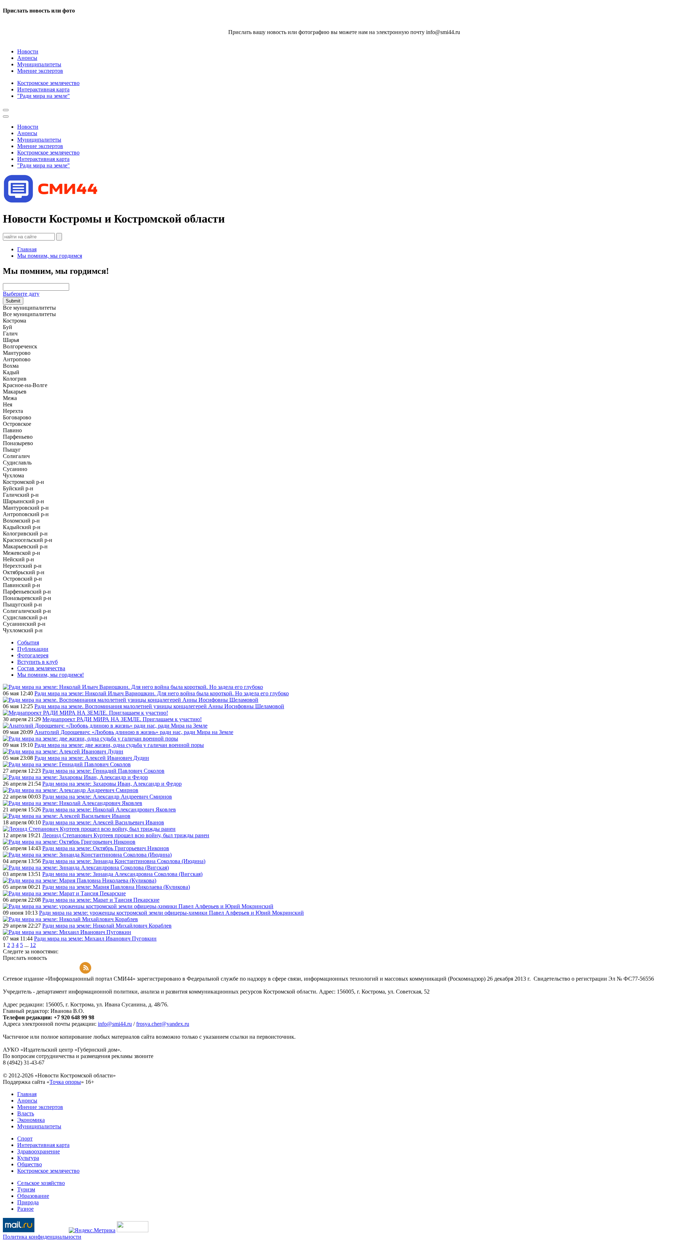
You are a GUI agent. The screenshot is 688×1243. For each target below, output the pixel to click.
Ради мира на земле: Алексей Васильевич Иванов (103, 822)
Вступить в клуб (37, 662)
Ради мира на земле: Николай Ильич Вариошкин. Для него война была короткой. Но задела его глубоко (161, 693)
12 (33, 945)
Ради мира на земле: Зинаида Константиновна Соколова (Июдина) (123, 861)
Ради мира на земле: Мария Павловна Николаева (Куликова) (116, 887)
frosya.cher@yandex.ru (162, 1024)
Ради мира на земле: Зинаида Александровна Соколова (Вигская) (122, 874)
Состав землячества (41, 668)
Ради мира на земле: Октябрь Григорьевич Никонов (105, 848)
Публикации (32, 649)
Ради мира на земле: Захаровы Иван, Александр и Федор (112, 784)
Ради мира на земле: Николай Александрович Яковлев (109, 809)
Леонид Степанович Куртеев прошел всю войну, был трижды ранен (125, 835)
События (28, 642)
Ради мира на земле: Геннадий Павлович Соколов (103, 771)
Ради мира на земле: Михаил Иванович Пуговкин (95, 938)
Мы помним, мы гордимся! (50, 675)
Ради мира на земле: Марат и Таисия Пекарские (100, 900)
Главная (27, 249)
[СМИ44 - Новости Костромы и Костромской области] (51, 201)
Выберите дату (21, 294)
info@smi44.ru (115, 1024)
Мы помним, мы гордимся (49, 256)
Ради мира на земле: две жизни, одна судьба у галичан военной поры (119, 745)
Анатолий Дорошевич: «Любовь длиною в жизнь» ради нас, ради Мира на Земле (133, 732)
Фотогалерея (32, 655)
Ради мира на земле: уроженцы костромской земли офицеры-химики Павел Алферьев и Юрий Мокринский (171, 913)
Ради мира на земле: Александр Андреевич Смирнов (107, 797)
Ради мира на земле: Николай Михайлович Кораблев (107, 926)
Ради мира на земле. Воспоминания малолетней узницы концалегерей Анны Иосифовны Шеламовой (159, 706)
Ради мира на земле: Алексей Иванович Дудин (91, 758)
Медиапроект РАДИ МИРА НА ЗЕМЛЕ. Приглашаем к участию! (122, 719)
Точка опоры (65, 1082)
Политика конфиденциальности (42, 1237)
